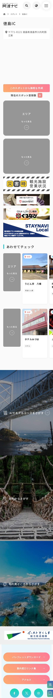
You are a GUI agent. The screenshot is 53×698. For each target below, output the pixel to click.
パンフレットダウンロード (26, 657)
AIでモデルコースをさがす (26, 412)
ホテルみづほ (32, 339)
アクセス (26, 679)
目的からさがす (26, 498)
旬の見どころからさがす (26, 583)
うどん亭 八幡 (33, 283)
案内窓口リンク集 (26, 668)
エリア (26, 118)
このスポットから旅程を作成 (26, 88)
